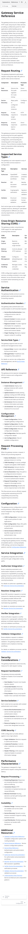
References (14, 2)
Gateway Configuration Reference (14, 836)
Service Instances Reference (12, 843)
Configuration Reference (19, 547)
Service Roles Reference (11, 848)
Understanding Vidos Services (13, 875)
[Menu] (25, 2)
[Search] (22, 2)
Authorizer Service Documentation (14, 586)
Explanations (6, 2)
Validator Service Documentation (11, 651)
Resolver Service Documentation (13, 608)
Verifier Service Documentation (13, 629)
